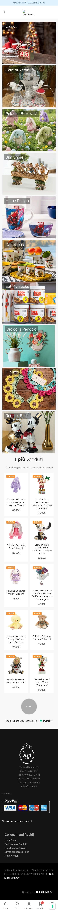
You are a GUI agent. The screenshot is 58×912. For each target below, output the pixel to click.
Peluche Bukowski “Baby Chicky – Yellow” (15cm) (16, 639)
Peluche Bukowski (21, 113)
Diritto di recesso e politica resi (17, 821)
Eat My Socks (17, 286)
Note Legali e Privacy (16, 848)
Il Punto (12, 372)
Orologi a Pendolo (21, 329)
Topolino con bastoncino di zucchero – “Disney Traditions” (42, 503)
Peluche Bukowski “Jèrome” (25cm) (42, 637)
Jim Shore (14, 157)
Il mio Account (12, 855)
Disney (11, 26)
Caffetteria (15, 244)
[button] (4, 12)
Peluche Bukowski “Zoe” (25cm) (16, 546)
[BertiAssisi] (29, 13)
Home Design (17, 200)
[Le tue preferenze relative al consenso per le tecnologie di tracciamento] (52, 906)
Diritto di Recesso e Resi (17, 852)
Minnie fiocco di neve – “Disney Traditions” (42, 682)
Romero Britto (18, 415)
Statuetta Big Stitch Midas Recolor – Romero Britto (42, 549)
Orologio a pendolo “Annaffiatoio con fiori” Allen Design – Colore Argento (42, 595)
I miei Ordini (11, 840)
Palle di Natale (18, 70)
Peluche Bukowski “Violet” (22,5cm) (16, 592)
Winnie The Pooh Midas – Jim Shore (15, 681)
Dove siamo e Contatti (16, 844)
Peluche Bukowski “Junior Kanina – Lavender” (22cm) (16, 503)
